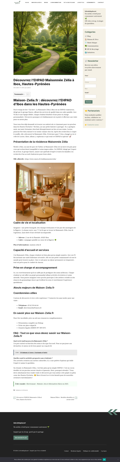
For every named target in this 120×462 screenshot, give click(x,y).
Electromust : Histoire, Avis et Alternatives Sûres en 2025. (48, 384)
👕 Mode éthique (91, 43)
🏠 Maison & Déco (91, 39)
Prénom (87, 82)
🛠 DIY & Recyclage (92, 49)
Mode (46, 2)
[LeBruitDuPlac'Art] (17, 2)
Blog (27, 2)
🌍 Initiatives (90, 52)
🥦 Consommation (91, 46)
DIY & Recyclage (69, 2)
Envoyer (88, 102)
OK (104, 459)
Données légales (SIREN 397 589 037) (32, 328)
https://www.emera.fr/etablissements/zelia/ (40, 159)
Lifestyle (80, 2)
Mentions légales (76, 451)
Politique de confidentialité (91, 451)
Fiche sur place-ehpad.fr (27, 325)
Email (87, 92)
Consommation (56, 2)
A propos (104, 451)
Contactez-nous (93, 125)
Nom (86, 88)
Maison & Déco (37, 2)
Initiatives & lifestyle (22, 390)
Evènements (91, 2)
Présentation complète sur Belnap (30, 323)
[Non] (118, 459)
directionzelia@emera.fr (32, 308)
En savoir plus (21, 438)
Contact (101, 2)
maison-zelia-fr (35, 245)
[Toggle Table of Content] (27, 94)
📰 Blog (88, 36)
